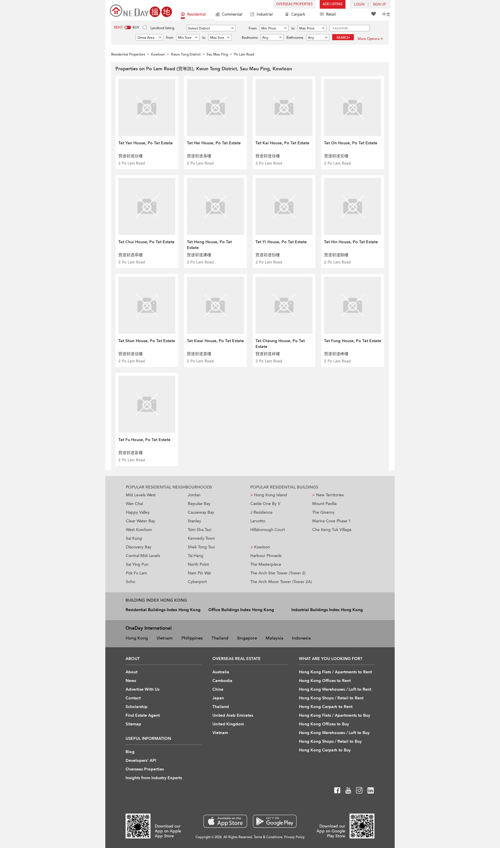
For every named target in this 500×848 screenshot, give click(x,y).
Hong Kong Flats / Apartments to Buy (334, 715)
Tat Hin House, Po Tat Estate (351, 242)
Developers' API (141, 760)
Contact (133, 698)
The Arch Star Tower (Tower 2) (278, 573)
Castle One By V (265, 503)
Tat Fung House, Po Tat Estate (352, 341)
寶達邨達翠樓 (130, 255)
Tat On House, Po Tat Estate (350, 143)
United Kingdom (228, 724)
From (253, 28)
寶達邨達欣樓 (130, 156)
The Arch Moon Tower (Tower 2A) (281, 582)
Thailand (220, 638)
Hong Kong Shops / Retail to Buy (330, 741)
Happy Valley (138, 512)
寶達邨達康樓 (199, 255)
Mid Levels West (141, 495)
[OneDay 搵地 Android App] (275, 821)
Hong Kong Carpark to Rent (325, 706)
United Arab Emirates (232, 715)
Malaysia (274, 638)
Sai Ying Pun (137, 564)
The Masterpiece (265, 564)
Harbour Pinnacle (266, 555)
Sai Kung (134, 538)
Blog (130, 752)
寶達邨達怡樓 (267, 255)
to (293, 28)
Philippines (192, 638)
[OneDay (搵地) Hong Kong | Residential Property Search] (141, 10)
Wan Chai (134, 503)
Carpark (298, 14)
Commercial (232, 14)
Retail (331, 14)
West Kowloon (139, 529)
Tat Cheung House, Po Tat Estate (280, 343)
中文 (386, 14)
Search (343, 37)
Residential (196, 14)
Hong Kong (137, 638)
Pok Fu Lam (136, 573)
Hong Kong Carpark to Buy (325, 750)
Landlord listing (162, 28)
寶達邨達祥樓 (267, 354)
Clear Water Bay (140, 521)
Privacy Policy (294, 837)
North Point (198, 564)
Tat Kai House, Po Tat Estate (282, 143)
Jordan (194, 495)
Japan (218, 698)
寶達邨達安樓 (336, 156)
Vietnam (165, 638)
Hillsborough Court (267, 529)
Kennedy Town (201, 538)
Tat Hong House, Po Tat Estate (209, 244)
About (131, 672)
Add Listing (333, 4)
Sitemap (133, 724)
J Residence (261, 512)
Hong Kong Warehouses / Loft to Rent (335, 689)
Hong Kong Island (268, 495)
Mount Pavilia (324, 503)
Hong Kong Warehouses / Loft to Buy (334, 732)
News (131, 680)
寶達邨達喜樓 (199, 156)
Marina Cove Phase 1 (331, 521)
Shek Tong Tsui (201, 547)
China (217, 689)
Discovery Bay (138, 547)
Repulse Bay (199, 503)
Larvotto (257, 521)
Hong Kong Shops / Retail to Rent (331, 698)
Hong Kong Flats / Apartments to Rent (335, 672)
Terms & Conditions (268, 837)
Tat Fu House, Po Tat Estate (144, 440)
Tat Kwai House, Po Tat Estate (215, 341)
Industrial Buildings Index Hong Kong (327, 610)
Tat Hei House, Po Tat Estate (214, 143)
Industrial (265, 14)
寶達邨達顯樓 (336, 255)
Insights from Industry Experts (154, 778)
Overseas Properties (294, 4)
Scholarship (137, 706)
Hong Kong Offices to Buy (324, 724)
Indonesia (301, 638)
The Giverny (323, 512)
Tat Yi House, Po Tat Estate (281, 242)
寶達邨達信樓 (130, 354)
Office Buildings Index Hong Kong (241, 610)
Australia (220, 672)
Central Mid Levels (143, 555)
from (169, 37)
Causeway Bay (201, 512)
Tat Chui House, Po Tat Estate (146, 242)
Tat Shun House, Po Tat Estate (146, 341)
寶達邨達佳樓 (267, 156)
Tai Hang (195, 555)
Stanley (194, 521)
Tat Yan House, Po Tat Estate (145, 143)
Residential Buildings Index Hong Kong (163, 610)
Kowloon (260, 547)
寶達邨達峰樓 (336, 354)
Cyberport (197, 582)
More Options (368, 38)
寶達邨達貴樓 (199, 354)
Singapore (247, 638)
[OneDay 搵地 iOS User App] (225, 821)
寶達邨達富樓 (130, 453)
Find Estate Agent (143, 715)
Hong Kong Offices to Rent (325, 680)
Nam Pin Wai (199, 573)
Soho (130, 582)
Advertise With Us (142, 689)
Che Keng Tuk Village (332, 529)
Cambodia (222, 680)
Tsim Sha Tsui (199, 529)
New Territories (328, 495)
